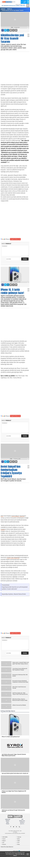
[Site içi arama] (19, 826)
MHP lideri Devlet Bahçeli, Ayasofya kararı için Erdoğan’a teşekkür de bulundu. (13, 480)
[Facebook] (2, 30)
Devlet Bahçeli (15, 516)
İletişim (7, 823)
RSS (22, 819)
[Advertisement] (15, 68)
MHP (2, 516)
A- (28, 36)
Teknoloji (19, 837)
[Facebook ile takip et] (10, 826)
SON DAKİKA (4, 837)
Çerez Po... (22, 823)
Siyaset (3, 838)
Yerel (18, 842)
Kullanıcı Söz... (22, 820)
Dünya (18, 844)
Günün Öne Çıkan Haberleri (7, 846)
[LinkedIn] (8, 30)
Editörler (7, 820)
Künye (7, 822)
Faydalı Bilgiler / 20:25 (13, 5)
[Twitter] (5, 30)
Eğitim (18, 838)
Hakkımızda (7, 819)
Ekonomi (4, 844)
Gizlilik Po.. (22, 822)
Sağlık (18, 840)
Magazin (4, 840)
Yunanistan (5, 585)
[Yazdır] (13, 30)
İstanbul (3, 529)
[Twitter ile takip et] (13, 826)
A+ (28, 34)
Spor (3, 842)
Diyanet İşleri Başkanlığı (13, 557)
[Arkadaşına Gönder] (11, 30)
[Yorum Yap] (16, 30)
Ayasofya (22, 516)
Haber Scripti (15, 850)
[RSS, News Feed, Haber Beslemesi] (16, 826)
